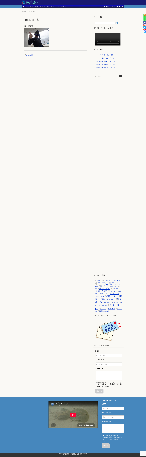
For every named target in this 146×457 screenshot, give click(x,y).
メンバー (106, 6)
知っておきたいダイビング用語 (105, 67)
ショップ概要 (60, 6)
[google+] (117, 6)
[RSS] (120, 6)
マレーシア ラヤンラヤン (104, 284)
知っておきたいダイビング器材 (105, 64)
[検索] (113, 6)
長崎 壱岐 (104, 305)
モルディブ (104, 286)
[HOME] (23, 6)
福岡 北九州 (112, 296)
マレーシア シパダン (114, 282)
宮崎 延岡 (104, 288)
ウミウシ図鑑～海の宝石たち (105, 58)
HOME (25, 11)
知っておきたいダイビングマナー (106, 61)
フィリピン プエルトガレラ (111, 280)
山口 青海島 (101, 291)
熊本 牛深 (100, 296)
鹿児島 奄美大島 (104, 311)
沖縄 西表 (114, 294)
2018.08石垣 (30, 55)
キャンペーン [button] (50, 6)
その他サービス (39, 6)
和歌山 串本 (113, 286)
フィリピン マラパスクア (102, 282)
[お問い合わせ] (122, 6)
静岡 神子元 (103, 308)
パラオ (98, 280)
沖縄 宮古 (113, 291)
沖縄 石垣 (104, 294)
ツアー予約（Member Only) (104, 55)
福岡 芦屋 (115, 302)
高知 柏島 (111, 309)
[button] (121, 76)
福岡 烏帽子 (107, 302)
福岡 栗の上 (110, 299)
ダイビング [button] (29, 6)
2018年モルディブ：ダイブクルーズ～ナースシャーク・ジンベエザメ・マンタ (105, 173)
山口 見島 (115, 289)
